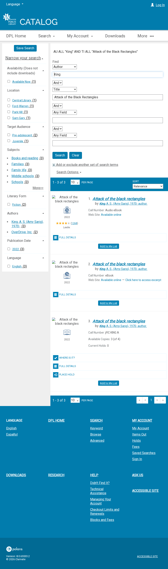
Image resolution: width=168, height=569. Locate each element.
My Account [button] (78, 35)
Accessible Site (145, 491)
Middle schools (22, 176)
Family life (18, 170)
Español (12, 434)
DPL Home (16, 35)
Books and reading (24, 158)
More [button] (142, 35)
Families (17, 164)
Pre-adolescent (22, 135)
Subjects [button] (13, 150)
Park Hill (17, 112)
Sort (136, 181)
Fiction (16, 204)
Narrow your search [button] (23, 57)
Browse (95, 434)
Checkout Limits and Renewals (104, 512)
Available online (111, 214)
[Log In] (152, 5)
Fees (136, 447)
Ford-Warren (20, 106)
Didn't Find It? (100, 483)
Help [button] (94, 475)
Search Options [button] (68, 172)
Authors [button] (12, 213)
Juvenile (18, 141)
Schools (17, 182)
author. (123, 203)
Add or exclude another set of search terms (86, 165)
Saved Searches (144, 453)
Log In (160, 5)
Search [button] (45, 35)
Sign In (137, 459)
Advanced (97, 441)
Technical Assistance (98, 491)
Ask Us (137, 475)
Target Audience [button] (18, 127)
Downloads (115, 35)
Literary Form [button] (16, 196)
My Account (140, 428)
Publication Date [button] (19, 241)
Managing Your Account (100, 501)
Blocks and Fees (102, 520)
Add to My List (108, 246)
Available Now (21, 81)
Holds (136, 441)
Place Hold (67, 374)
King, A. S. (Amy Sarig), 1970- (27, 224)
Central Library (22, 100)
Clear (75, 155)
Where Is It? (67, 357)
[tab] (25, 58)
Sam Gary (19, 118)
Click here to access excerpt (143, 280)
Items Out (139, 434)
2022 (15, 249)
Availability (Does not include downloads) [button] (22, 70)
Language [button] (14, 258)
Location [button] (13, 90)
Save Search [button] (25, 48)
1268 (74, 223)
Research (56, 475)
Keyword (96, 428)
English (17, 266)
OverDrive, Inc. (21, 232)
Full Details (67, 237)
